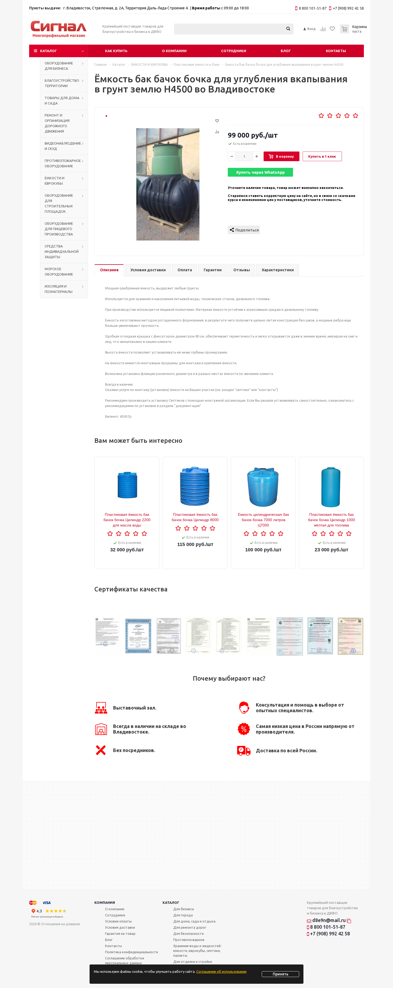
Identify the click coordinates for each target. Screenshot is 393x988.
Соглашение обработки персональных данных (124, 960)
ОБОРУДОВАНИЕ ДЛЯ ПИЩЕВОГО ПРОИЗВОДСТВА (59, 229)
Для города (183, 915)
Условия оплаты (118, 921)
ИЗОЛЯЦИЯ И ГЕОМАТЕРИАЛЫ (58, 288)
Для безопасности (188, 933)
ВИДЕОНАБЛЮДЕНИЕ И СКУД (63, 145)
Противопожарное (189, 939)
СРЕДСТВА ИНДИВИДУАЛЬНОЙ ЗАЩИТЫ (62, 251)
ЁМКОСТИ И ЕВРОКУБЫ (54, 180)
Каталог (48, 51)
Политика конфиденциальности (131, 952)
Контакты (336, 51)
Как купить (116, 51)
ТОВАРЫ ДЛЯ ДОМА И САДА (62, 100)
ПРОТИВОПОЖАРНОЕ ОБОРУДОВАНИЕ (63, 163)
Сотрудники (233, 51)
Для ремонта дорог (189, 927)
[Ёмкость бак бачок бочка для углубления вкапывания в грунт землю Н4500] (168, 184)
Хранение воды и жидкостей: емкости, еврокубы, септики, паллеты (197, 950)
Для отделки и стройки (192, 961)
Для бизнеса (183, 909)
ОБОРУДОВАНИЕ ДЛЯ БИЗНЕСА (59, 65)
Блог (286, 51)
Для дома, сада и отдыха (194, 921)
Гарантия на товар (120, 933)
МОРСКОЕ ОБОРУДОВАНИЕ (59, 271)
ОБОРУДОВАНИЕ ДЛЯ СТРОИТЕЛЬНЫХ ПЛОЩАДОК (59, 203)
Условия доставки (120, 927)
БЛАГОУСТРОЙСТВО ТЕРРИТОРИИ (62, 83)
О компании (174, 51)
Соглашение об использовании (221, 971)
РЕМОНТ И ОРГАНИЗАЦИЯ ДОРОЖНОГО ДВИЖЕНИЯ (57, 123)
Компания (104, 902)
